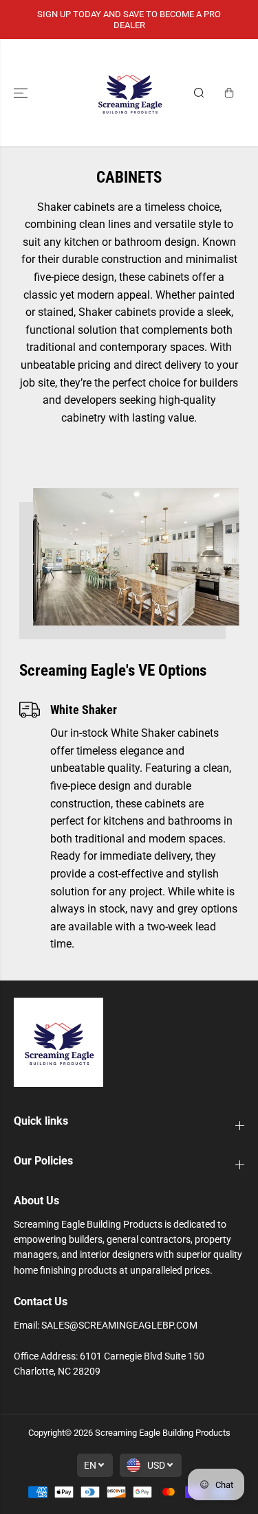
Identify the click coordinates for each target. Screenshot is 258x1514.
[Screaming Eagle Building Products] (129, 92)
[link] (129, 1042)
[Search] (199, 93)
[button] (22, 92)
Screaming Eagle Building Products (162, 1432)
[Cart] (229, 93)
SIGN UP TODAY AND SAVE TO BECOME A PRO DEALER (129, 19)
